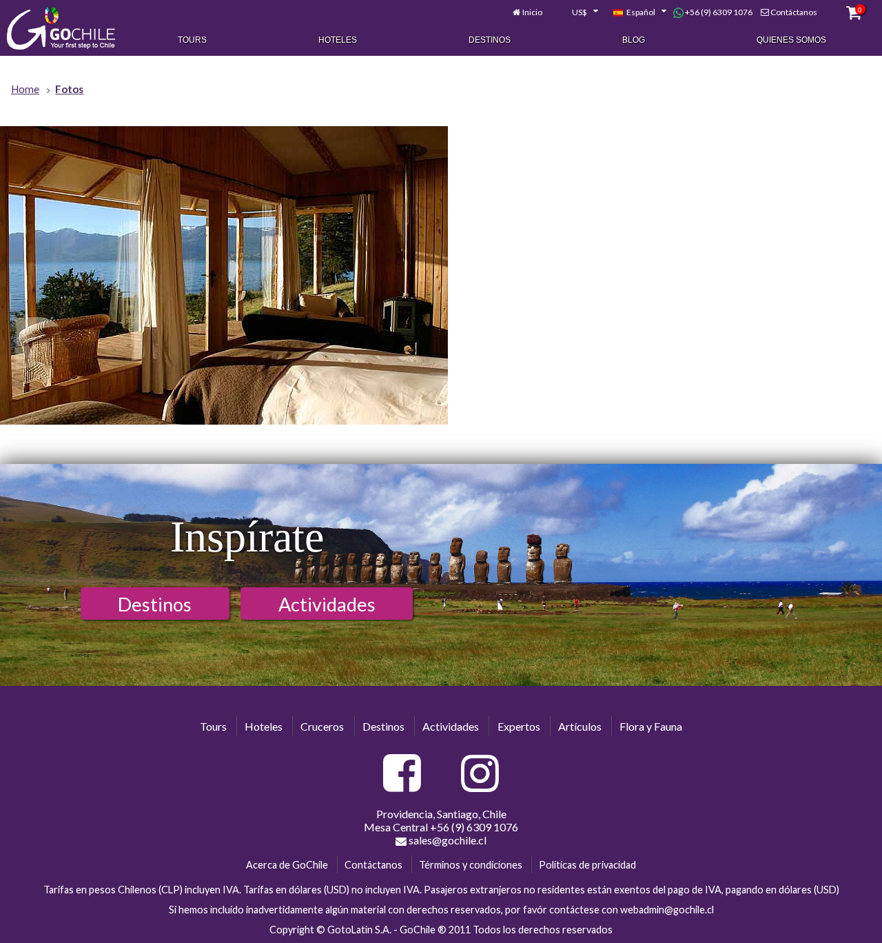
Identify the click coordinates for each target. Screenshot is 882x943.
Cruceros (322, 726)
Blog (633, 40)
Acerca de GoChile (287, 865)
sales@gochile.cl (446, 839)
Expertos (519, 726)
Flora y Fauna (650, 726)
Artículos (580, 726)
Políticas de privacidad (587, 865)
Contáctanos (793, 12)
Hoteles (337, 40)
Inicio (532, 12)
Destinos (490, 40)
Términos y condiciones (470, 865)
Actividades (327, 604)
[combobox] (577, 12)
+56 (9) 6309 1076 (718, 12)
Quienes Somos (791, 40)
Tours (192, 40)
